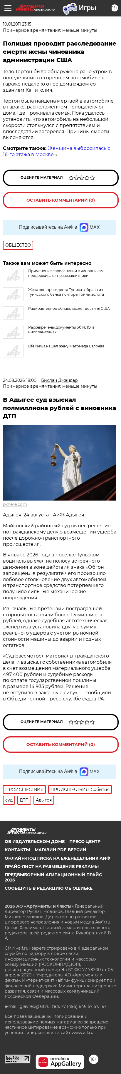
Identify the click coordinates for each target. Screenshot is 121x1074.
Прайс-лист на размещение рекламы (52, 866)
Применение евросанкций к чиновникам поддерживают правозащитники (65, 273)
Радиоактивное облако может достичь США (69, 308)
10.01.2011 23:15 (17, 24)
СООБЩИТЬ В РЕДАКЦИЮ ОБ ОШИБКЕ (49, 888)
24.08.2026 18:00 (19, 380)
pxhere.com (15, 504)
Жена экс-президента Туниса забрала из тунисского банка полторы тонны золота (66, 292)
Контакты (17, 849)
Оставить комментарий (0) (60, 200)
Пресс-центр (84, 841)
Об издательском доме (35, 841)
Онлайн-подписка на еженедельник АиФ (57, 858)
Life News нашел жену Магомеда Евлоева (66, 346)
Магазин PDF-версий (60, 849)
